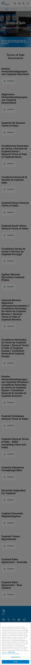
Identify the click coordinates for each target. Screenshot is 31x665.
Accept (16, 661)
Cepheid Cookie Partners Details (10, 653)
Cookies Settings (15, 657)
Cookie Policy (11, 652)
